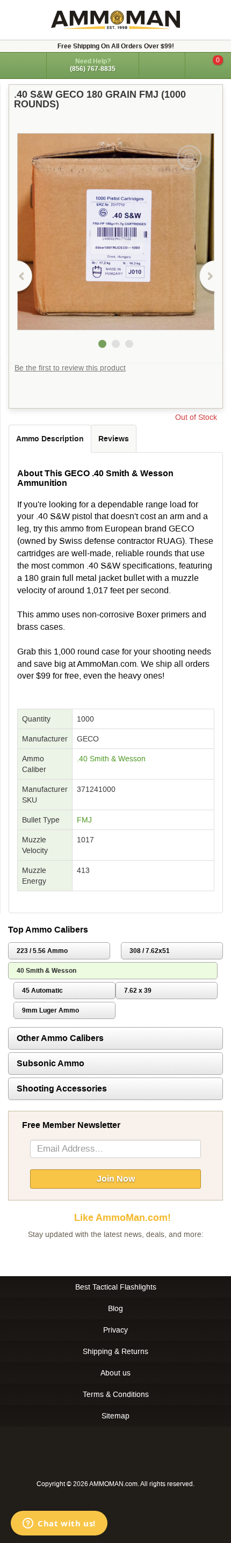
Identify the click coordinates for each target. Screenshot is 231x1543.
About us (115, 1373)
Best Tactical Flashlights (115, 1287)
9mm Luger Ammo (50, 1010)
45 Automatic (42, 990)
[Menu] (23, 65)
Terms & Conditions (116, 1394)
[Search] (162, 65)
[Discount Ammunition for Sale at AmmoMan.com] (115, 20)
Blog (115, 1308)
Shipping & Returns (115, 1351)
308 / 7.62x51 (149, 951)
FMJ (84, 820)
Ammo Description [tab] (50, 438)
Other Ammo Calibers (60, 1038)
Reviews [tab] (113, 438)
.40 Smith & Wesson (111, 758)
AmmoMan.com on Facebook (113, 1256)
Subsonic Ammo (50, 1063)
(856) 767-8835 (93, 68)
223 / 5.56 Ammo (42, 951)
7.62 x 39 (137, 990)
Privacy (115, 1330)
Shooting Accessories (62, 1088)
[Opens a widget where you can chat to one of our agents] (59, 1524)
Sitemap (115, 1415)
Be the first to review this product (70, 367)
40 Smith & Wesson (46, 970)
